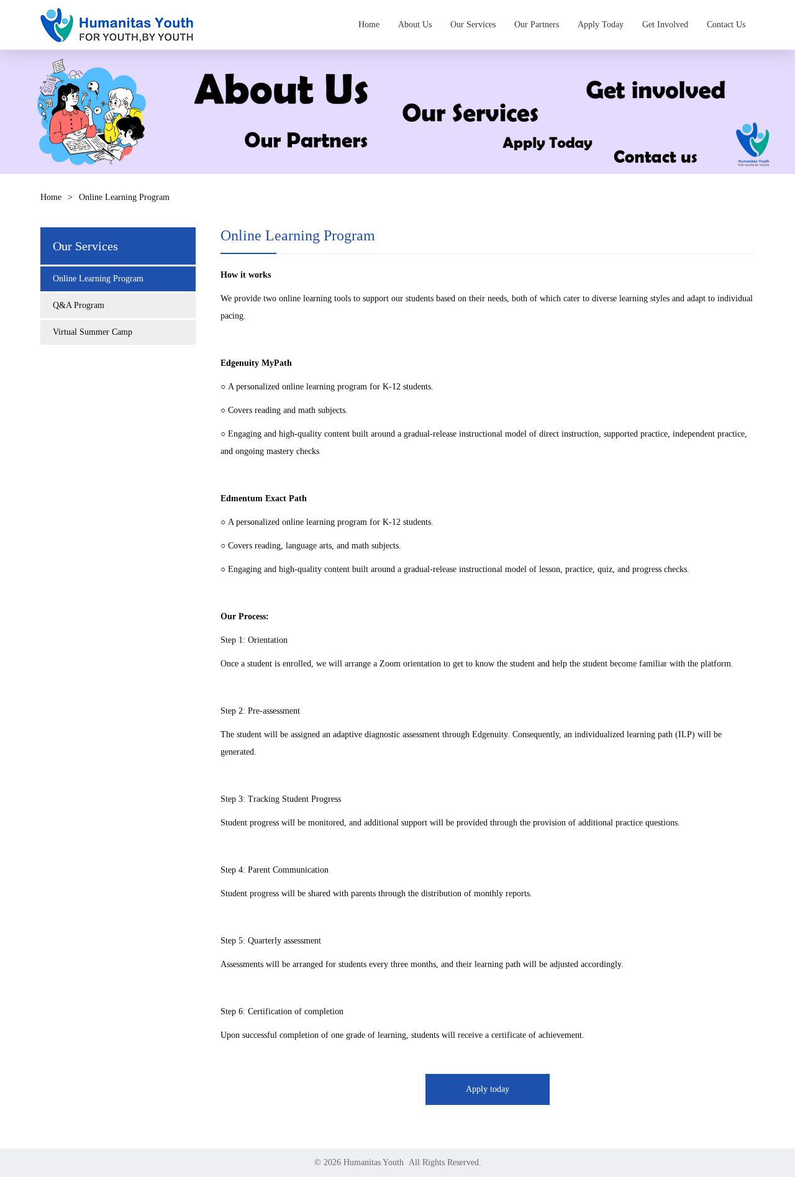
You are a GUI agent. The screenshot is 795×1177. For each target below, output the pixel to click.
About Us (415, 24)
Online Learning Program (98, 278)
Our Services (473, 24)
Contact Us (726, 24)
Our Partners (536, 24)
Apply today (487, 1089)
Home (368, 24)
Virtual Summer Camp (92, 332)
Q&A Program (78, 305)
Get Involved (665, 24)
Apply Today (601, 24)
